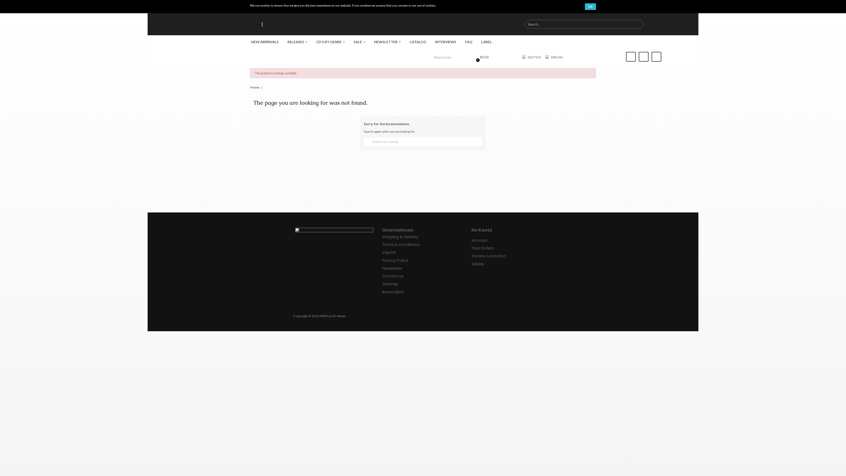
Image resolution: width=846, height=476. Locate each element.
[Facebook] (631, 57)
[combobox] (577, 24)
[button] (481, 57)
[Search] (638, 24)
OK (590, 6)
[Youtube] (656, 57)
